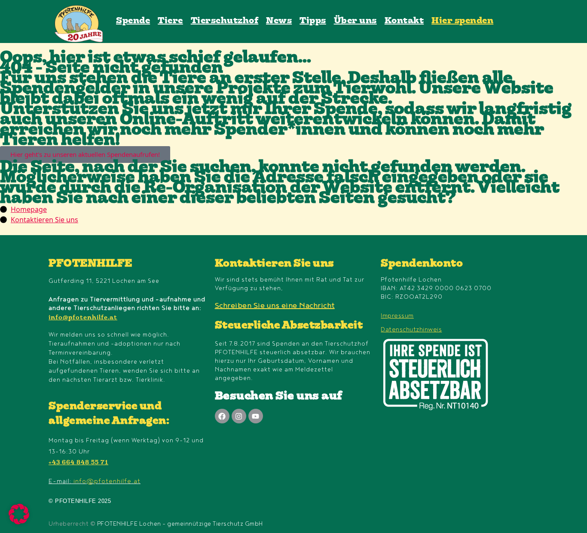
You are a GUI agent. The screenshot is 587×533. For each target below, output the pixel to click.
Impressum (397, 315)
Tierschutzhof (225, 21)
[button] (19, 514)
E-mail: (95, 481)
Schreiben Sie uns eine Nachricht (275, 305)
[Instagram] (239, 416)
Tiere (170, 21)
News (279, 21)
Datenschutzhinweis (411, 329)
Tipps (313, 21)
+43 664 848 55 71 (78, 463)
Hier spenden (462, 21)
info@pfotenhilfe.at (83, 318)
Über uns (355, 21)
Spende (133, 21)
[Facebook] (222, 416)
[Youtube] (255, 416)
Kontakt (404, 21)
